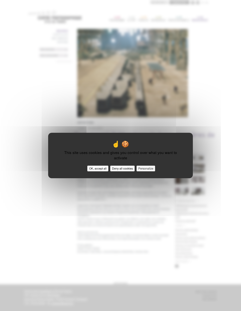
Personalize (145, 168)
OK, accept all (98, 168)
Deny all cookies (122, 168)
